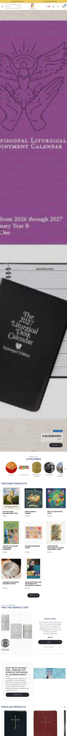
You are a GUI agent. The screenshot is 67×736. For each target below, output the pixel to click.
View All (32, 595)
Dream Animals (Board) (30, 512)
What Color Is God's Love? (55, 512)
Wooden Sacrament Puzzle (32, 546)
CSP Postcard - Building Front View (10, 512)
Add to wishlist (49, 647)
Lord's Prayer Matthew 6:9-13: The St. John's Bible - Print (55, 547)
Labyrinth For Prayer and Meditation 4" (11, 583)
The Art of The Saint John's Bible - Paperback (10, 547)
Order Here (17, 695)
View (49, 642)
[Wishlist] (58, 6)
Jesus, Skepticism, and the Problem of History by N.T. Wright (33, 583)
